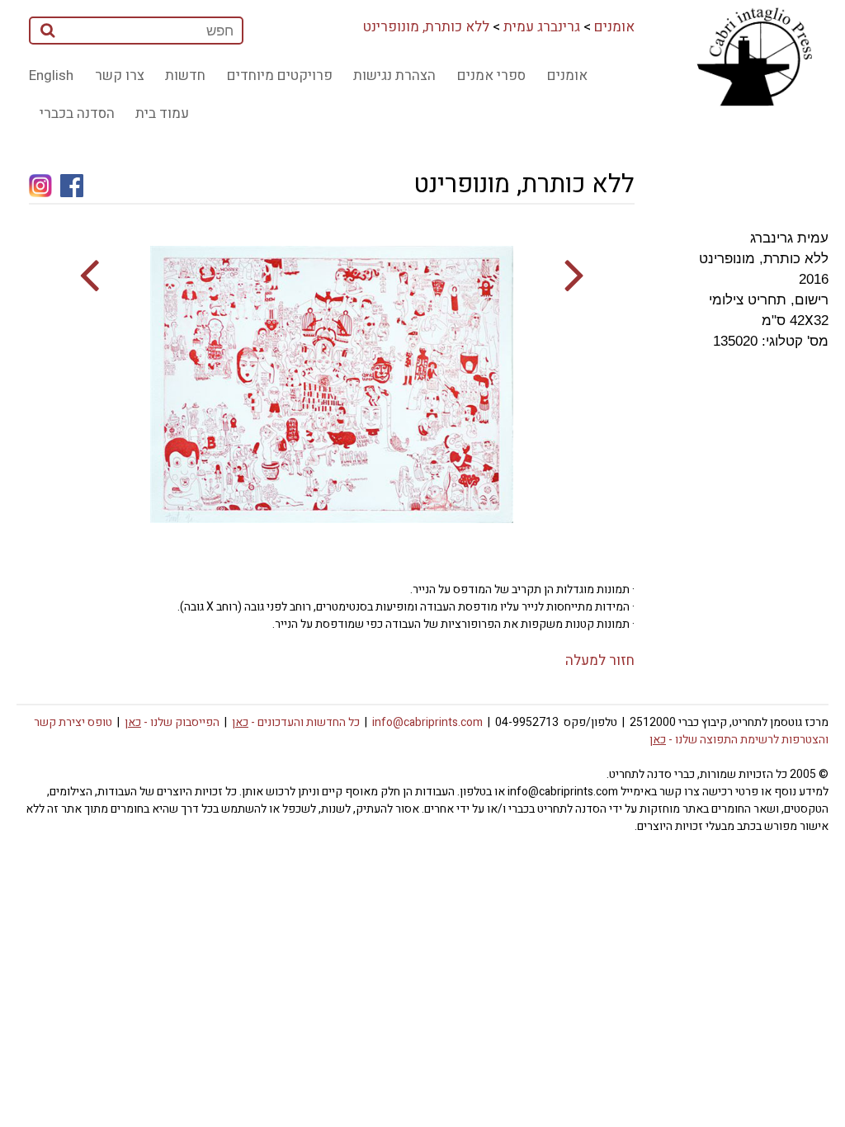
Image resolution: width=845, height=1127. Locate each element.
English (51, 75)
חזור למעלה (600, 660)
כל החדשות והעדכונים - (296, 722)
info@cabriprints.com (427, 722)
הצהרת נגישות (394, 75)
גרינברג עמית (541, 27)
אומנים (614, 27)
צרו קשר (119, 75)
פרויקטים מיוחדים (280, 75)
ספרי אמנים (491, 75)
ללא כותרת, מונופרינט (426, 27)
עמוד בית (162, 113)
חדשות (185, 75)
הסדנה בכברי (77, 113)
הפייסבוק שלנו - (172, 722)
